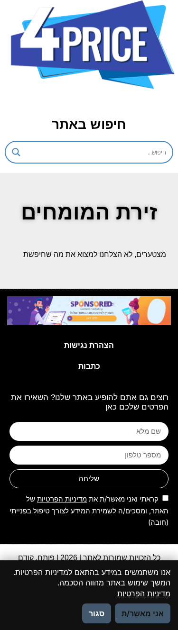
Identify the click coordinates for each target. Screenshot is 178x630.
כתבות (89, 366)
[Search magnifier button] (16, 152)
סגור (96, 613)
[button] (79, 101)
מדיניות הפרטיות (62, 498)
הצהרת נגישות (89, 345)
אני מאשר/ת (143, 613)
